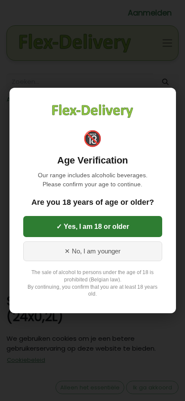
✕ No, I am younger (92, 251)
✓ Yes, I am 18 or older (92, 226)
